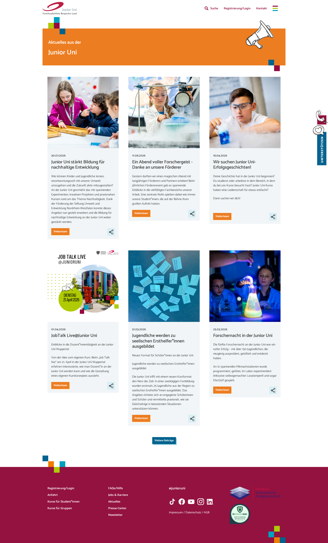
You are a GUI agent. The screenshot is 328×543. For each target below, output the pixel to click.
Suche (214, 8)
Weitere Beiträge (164, 440)
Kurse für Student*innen (63, 501)
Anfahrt (52, 495)
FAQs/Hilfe (115, 488)
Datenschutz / (194, 512)
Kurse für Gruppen (59, 508)
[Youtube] (191, 501)
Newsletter (115, 515)
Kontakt (261, 8)
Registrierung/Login (237, 8)
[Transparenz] (255, 493)
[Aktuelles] (60, 8)
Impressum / (177, 512)
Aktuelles (114, 501)
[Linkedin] (210, 501)
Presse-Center (117, 508)
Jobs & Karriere (118, 495)
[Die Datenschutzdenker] (255, 514)
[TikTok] (172, 501)
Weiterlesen (60, 231)
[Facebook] (181, 501)
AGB (206, 512)
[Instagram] (200, 501)
